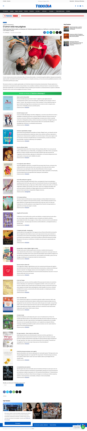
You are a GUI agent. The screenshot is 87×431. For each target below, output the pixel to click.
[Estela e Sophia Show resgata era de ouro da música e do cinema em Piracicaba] (32, 411)
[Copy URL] (60, 32)
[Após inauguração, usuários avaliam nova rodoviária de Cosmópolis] (66, 29)
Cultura (4, 22)
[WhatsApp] (54, 32)
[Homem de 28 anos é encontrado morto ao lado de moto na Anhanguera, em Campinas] (66, 43)
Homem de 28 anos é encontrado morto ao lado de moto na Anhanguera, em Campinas (76, 43)
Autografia (27, 191)
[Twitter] (47, 32)
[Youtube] (80, 6)
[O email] (57, 32)
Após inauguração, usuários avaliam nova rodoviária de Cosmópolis (76, 28)
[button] (83, 6)
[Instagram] (78, 6)
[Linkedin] (50, 32)
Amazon (27, 107)
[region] (18, 419)
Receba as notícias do (31, 93)
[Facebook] (75, 6)
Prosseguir (17, 423)
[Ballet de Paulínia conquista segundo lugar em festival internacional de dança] (52, 411)
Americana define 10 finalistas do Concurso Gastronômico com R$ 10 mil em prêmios (77, 35)
